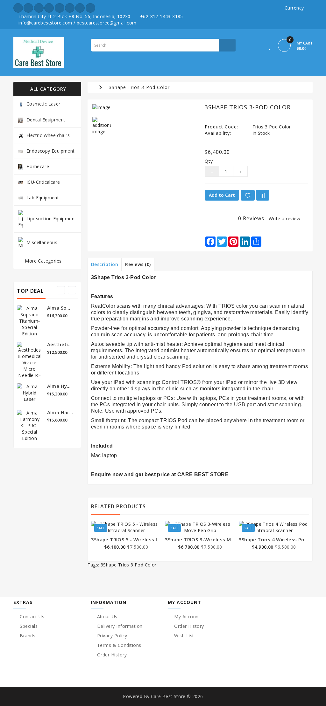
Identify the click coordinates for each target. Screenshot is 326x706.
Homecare (37, 166)
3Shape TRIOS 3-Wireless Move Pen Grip (213, 539)
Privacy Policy (112, 636)
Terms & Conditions (119, 645)
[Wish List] (270, 47)
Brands (27, 636)
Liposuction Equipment (51, 218)
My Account (187, 616)
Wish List (184, 636)
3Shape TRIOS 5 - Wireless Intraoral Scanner (144, 539)
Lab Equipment (42, 198)
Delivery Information (120, 626)
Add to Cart (222, 195)
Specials (29, 626)
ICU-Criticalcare (43, 182)
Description (104, 264)
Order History (112, 655)
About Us (107, 616)
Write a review (284, 219)
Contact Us (32, 616)
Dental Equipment (45, 120)
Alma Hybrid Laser (69, 386)
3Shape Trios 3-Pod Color (139, 87)
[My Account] (259, 47)
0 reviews (251, 218)
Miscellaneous (41, 242)
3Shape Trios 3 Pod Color (129, 565)
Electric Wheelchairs (48, 135)
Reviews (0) (138, 264)
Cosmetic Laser (43, 104)
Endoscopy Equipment (50, 151)
